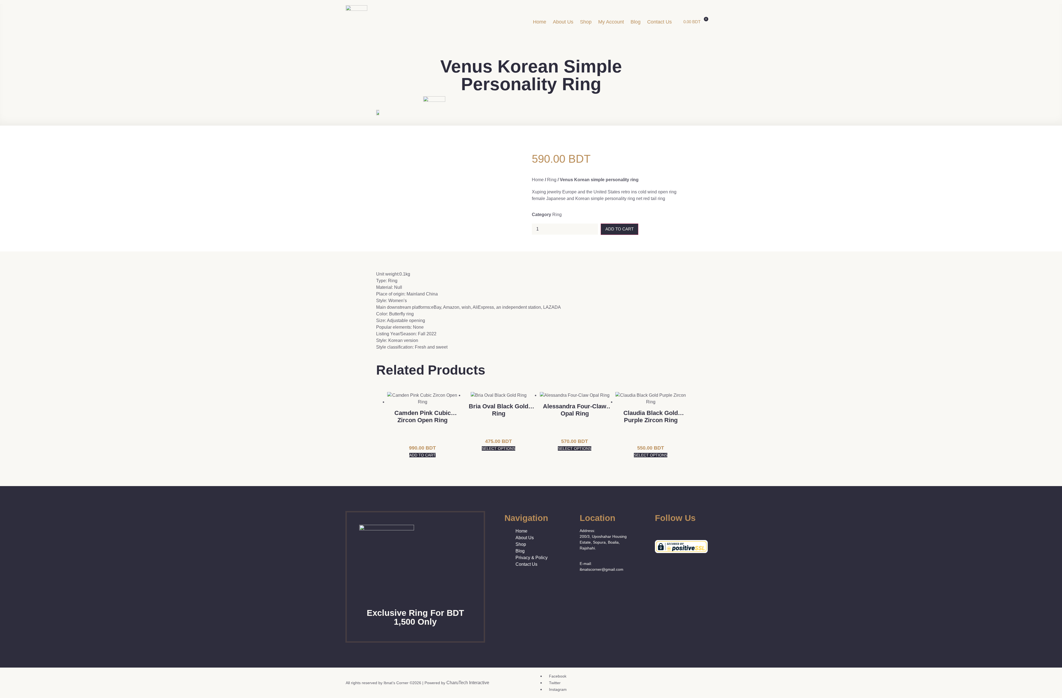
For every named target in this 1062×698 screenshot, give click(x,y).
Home (539, 22)
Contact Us (659, 22)
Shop (586, 22)
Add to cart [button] (422, 455)
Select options (498, 448)
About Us (563, 22)
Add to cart (619, 229)
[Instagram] (673, 530)
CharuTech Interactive (467, 682)
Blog (636, 22)
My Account (611, 22)
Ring (551, 179)
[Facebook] (657, 530)
